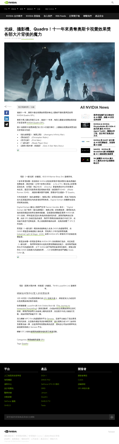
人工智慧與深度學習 (12, 375)
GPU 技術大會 (49, 298)
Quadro (25, 343)
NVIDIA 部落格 (33, 16)
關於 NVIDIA (49, 9)
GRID (43, 388)
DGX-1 (44, 375)
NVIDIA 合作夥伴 (14, 16)
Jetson (44, 392)
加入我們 (48, 16)
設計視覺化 (9, 388)
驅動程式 (30, 9)
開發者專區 (82, 375)
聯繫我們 (87, 16)
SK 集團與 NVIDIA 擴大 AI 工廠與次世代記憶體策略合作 (104, 160)
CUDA (80, 380)
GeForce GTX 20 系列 (50, 384)
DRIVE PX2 (45, 380)
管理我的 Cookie (35, 436)
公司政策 (34, 439)
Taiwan (111, 431)
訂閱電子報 (74, 16)
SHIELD (7, 405)
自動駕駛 (8, 397)
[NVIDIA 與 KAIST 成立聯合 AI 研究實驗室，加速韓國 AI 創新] (85, 141)
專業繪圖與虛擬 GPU (36, 339)
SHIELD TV (45, 401)
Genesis (50, 318)
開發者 (13, 9)
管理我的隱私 (21, 436)
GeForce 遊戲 (9, 401)
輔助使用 (25, 439)
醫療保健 (8, 392)
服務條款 (15, 439)
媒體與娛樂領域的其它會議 (42, 331)
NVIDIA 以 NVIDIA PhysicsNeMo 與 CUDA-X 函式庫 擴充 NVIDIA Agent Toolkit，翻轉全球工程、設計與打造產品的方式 (104, 130)
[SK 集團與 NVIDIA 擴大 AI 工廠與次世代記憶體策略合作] (85, 159)
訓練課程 (81, 384)
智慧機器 (8, 380)
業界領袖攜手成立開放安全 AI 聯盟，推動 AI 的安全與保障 (104, 117)
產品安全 (99, 16)
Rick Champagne (27, 38)
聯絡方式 (54, 439)
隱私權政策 (9, 436)
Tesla (43, 405)
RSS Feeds (61, 16)
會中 (56, 321)
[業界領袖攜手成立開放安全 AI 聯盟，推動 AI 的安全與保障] (85, 116)
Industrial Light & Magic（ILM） (31, 234)
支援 (38, 9)
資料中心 (8, 384)
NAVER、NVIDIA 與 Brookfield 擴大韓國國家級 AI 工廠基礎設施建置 (104, 151)
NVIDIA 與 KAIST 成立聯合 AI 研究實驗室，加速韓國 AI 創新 (104, 142)
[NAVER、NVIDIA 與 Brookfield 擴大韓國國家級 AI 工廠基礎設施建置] (85, 150)
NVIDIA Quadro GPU (35, 122)
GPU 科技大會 (84, 388)
